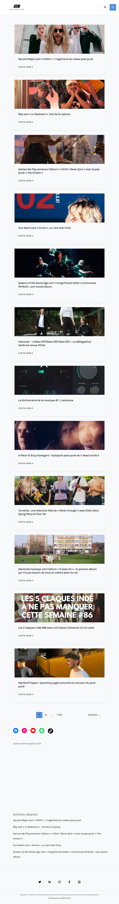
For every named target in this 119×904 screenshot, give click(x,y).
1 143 (59, 714)
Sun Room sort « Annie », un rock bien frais (44, 227)
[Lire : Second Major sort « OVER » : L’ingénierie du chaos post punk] (59, 38)
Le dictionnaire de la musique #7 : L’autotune (45, 400)
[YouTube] (79, 882)
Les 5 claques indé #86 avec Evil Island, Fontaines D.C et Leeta (56, 627)
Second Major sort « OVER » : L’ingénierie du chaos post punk (55, 59)
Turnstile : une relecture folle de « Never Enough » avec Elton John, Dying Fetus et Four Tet (58, 512)
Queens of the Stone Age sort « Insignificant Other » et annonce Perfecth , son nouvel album (57, 284)
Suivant (94, 714)
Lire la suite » (25, 67)
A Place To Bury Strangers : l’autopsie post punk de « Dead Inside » (58, 455)
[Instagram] (59, 882)
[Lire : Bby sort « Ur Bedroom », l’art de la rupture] (59, 94)
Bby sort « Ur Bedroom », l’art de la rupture (44, 114)
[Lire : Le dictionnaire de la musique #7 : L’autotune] (59, 380)
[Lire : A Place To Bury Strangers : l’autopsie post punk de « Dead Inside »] (59, 435)
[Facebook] (69, 882)
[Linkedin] (49, 882)
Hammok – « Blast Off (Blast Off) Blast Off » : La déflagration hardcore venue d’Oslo (54, 343)
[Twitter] (39, 882)
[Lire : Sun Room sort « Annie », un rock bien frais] (59, 207)
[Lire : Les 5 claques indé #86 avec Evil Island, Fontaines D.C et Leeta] (59, 607)
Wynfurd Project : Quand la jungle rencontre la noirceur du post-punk (57, 684)
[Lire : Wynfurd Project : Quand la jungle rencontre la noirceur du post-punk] (59, 662)
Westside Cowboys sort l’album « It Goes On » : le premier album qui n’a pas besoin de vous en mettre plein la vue (57, 571)
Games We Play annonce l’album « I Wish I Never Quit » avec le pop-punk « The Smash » (59, 171)
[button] (105, 7)
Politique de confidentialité (60, 898)
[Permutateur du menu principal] (113, 7)
